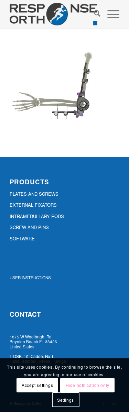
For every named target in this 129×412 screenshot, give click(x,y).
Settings (65, 400)
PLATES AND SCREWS (34, 194)
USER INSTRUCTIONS (30, 277)
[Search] (93, 14)
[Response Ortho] (53, 14)
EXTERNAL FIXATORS (33, 205)
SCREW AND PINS (29, 227)
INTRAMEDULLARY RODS (37, 216)
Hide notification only (87, 385)
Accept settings (37, 385)
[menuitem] (93, 14)
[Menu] (109, 14)
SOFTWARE (22, 238)
